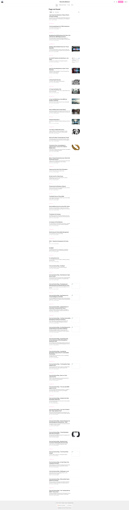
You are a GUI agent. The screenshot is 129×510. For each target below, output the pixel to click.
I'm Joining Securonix (54, 258)
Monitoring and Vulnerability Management (59, 232)
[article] (64, 18)
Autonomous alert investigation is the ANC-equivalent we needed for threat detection (59, 72)
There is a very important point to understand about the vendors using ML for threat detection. (59, 379)
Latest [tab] (51, 12)
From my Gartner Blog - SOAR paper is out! (59, 471)
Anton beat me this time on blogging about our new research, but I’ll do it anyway (58, 473)
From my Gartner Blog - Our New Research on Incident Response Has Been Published (59, 328)
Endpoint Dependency (54, 119)
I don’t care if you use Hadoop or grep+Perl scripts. (58, 444)
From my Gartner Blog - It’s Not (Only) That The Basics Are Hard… (59, 463)
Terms (66, 502)
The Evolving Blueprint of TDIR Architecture (59, 26)
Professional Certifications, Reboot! (57, 186)
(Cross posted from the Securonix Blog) (56, 233)
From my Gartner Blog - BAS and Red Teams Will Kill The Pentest (59, 480)
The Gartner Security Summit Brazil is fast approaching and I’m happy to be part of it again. (59, 424)
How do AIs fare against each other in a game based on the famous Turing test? (59, 91)
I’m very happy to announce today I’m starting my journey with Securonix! (59, 260)
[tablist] (54, 12)
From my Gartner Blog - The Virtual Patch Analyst (58, 452)
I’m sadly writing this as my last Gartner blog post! (58, 267)
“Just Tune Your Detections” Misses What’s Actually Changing (59, 15)
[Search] (114, 2)
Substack (59, 507)
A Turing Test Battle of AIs (55, 89)
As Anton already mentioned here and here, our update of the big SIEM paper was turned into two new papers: (59, 390)
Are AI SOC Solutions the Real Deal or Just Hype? (59, 59)
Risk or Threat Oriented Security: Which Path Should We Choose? (59, 158)
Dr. (49, 242)
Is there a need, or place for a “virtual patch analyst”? (58, 454)
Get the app (69, 505)
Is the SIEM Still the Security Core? (55, 27)
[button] (56, 5)
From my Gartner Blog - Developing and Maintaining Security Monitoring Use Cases (59, 285)
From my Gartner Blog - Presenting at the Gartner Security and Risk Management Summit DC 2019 (58, 340)
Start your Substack (61, 505)
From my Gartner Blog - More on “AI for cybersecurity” (58, 376)
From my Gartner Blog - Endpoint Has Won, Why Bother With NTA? (59, 399)
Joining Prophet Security (55, 79)
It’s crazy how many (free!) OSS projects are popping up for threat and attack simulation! (59, 436)
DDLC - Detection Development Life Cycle (58, 241)
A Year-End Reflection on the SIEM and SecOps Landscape (58, 100)
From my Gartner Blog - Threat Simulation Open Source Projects (58, 433)
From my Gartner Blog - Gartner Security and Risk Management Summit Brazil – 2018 (59, 421)
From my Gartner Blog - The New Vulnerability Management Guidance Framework (59, 319)
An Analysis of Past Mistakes (56, 222)
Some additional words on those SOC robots (59, 206)
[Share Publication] (117, 2)
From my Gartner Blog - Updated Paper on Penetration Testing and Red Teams (59, 307)
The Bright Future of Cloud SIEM (56, 196)
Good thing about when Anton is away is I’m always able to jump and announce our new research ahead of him (59, 367)
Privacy (63, 502)
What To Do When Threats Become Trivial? (59, 137)
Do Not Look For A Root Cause (56, 176)
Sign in (126, 1)
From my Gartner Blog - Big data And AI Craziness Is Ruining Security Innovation (58, 442)
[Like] (49, 21)
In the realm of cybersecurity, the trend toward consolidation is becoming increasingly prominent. (59, 150)
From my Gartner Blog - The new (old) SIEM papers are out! (59, 387)
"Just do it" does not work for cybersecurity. (56, 170)
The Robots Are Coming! (55, 214)
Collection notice (70, 502)
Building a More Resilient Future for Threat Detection (59, 47)
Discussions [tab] (57, 12)
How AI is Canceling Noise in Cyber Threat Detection (59, 69)
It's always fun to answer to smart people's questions (58, 60)
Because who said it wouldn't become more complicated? (59, 101)
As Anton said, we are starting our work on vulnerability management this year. (59, 356)
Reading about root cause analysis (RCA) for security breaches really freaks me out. (58, 178)
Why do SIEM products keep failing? (57, 109)
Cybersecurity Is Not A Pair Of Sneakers (58, 169)
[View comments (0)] (56, 21)
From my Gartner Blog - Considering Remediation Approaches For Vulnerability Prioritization (59, 353)
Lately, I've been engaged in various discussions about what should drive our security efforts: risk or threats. (59, 161)
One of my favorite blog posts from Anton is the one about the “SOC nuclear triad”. (59, 401)
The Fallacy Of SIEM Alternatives (56, 129)
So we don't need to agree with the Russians (56, 81)
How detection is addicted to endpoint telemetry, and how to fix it (59, 122)
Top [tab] (53, 12)
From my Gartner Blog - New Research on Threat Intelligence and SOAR (58, 296)
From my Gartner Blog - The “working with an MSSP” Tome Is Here (59, 491)
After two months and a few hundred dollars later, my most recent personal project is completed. (59, 188)
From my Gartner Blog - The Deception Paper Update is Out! (59, 364)
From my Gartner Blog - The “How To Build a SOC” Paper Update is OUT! (59, 410)
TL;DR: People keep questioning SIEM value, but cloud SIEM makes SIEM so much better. (59, 198)
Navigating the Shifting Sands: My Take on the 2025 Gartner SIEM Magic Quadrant (59, 36)
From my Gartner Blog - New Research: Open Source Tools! (59, 275)
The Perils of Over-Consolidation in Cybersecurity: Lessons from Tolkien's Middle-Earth (58, 147)
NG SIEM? (51, 248)
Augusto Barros (56, 40)
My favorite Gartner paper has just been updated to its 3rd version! (59, 287)
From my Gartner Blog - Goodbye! (57, 265)
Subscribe (121, 1)
